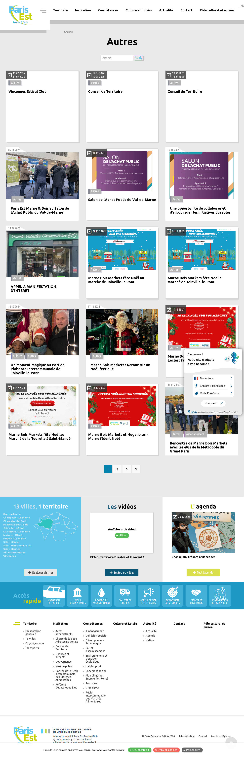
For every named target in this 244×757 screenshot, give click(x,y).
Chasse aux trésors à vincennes (193, 557)
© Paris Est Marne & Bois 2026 (158, 736)
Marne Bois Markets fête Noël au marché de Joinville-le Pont (116, 280)
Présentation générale (33, 632)
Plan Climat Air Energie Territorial (97, 677)
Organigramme (34, 643)
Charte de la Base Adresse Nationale (66, 640)
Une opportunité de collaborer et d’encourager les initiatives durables (200, 210)
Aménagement (195, 434)
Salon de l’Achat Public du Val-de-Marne (122, 200)
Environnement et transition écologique (96, 658)
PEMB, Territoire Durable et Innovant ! (117, 557)
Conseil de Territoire (105, 91)
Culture (17, 356)
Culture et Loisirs (139, 10)
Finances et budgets (62, 655)
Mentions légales (220, 736)
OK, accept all (140, 750)
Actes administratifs (64, 632)
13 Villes (30, 638)
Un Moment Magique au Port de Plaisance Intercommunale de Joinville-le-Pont (37, 369)
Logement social (96, 670)
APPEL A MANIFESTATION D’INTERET (33, 289)
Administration (187, 736)
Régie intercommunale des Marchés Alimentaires (96, 697)
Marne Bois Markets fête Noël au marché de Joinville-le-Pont (196, 280)
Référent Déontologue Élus (66, 686)
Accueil (68, 31)
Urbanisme (92, 687)
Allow (122, 535)
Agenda (150, 635)
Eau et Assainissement (95, 649)
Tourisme (91, 683)
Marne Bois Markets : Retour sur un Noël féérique (120, 367)
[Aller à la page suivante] (126, 469)
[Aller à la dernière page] (136, 469)
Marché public (63, 666)
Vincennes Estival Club (27, 91)
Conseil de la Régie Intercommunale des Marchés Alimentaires (67, 675)
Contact (186, 10)
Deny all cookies (167, 750)
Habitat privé (93, 666)
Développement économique (95, 642)
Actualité (151, 631)
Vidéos (150, 640)
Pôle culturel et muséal (217, 10)
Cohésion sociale (96, 635)
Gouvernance (63, 661)
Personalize (193, 750)
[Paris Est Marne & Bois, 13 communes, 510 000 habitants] (21, 15)
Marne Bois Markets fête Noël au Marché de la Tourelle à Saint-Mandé (39, 437)
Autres (15, 83)
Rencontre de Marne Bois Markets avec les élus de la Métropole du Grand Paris (198, 447)
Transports (32, 647)
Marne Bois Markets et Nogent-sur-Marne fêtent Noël (118, 437)
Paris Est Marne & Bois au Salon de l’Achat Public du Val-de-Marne (40, 210)
